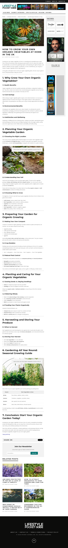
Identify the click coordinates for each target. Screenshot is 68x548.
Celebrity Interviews (18, 12)
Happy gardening (6, 434)
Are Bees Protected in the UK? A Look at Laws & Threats (12, 481)
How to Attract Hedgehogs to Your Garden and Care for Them (33, 482)
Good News (6, 12)
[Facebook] (48, 70)
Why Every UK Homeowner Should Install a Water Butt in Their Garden (12, 507)
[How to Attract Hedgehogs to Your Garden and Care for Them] (34, 476)
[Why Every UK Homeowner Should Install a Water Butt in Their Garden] (12, 501)
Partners (48, 12)
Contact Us (24, 532)
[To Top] (34, 540)
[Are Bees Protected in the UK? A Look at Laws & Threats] (12, 476)
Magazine (41, 12)
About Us (13, 532)
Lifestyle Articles (31, 12)
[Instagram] (53, 70)
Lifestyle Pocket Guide (12, 57)
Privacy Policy (53, 532)
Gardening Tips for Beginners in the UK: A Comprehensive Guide (33, 507)
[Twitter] (57, 70)
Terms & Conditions (38, 532)
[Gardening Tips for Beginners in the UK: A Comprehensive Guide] (34, 501)
